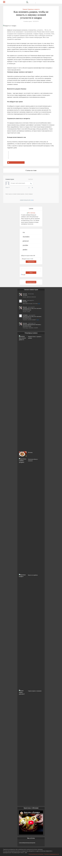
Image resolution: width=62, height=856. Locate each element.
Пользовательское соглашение (36, 854)
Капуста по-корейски (33, 575)
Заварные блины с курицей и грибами (34, 337)
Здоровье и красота (33, 9)
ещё (39, 303)
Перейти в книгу (13, 162)
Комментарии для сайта (27, 200)
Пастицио (25, 295)
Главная (25, 9)
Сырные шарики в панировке (35, 691)
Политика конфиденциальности (51, 854)
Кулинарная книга (31, 282)
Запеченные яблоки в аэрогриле (33, 460)
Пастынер (30, 452)
